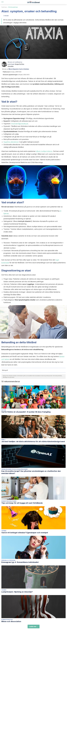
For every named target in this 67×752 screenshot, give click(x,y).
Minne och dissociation (11, 621)
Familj (3, 439)
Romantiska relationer (8, 501)
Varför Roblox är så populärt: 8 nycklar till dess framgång (26, 412)
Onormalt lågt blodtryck (19, 124)
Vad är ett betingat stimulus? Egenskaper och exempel (24, 533)
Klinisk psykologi (13, 7)
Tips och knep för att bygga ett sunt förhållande (22, 503)
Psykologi (4, 7)
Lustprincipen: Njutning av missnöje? (17, 592)
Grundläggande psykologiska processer (14, 469)
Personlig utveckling (8, 560)
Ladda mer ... (33, 626)
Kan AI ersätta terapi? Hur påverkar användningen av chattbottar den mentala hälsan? (31, 472)
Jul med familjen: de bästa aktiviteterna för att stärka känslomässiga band (33, 441)
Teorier (3, 530)
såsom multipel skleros (44, 151)
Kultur (3, 410)
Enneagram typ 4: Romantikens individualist (20, 562)
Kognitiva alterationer (11, 142)
